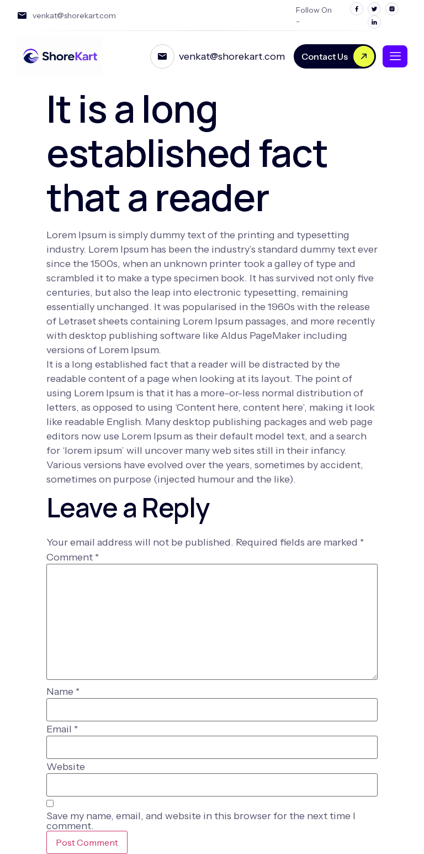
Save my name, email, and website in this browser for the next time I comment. (201, 821)
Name (63, 691)
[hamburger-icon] (395, 56)
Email (62, 729)
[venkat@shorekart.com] (162, 56)
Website (65, 767)
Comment (72, 557)
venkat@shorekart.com (232, 56)
